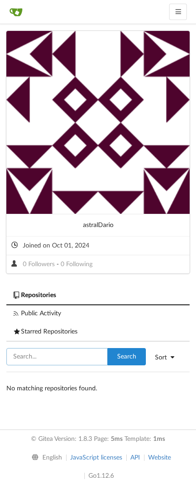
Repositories (38, 295)
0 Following (77, 264)
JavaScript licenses (96, 458)
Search (126, 357)
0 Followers (40, 264)
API (135, 458)
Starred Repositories (49, 331)
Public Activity (41, 313)
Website (159, 458)
